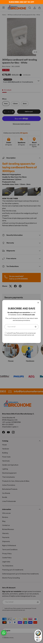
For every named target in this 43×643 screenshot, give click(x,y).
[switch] (38, 640)
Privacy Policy (15, 333)
